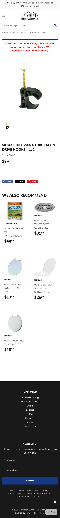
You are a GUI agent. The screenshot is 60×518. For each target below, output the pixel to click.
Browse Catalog (30, 397)
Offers (30, 405)
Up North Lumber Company (32, 510)
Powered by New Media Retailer (29, 513)
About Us (30, 418)
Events (30, 409)
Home (5, 32)
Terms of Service (16, 493)
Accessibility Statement (38, 493)
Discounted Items (30, 401)
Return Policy (42, 490)
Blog (30, 414)
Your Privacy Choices (29, 496)
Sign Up (30, 480)
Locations (30, 422)
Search (12, 490)
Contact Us (30, 426)
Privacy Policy (26, 490)
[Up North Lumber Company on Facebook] (55, 502)
